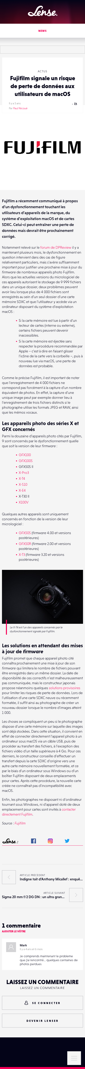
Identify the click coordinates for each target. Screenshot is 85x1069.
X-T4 (22, 478)
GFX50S (25, 533)
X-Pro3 (24, 473)
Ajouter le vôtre (14, 931)
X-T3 (22, 554)
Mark (23, 945)
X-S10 (23, 484)
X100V (23, 502)
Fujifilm (20, 823)
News (42, 30)
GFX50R (25, 544)
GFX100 (25, 455)
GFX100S (26, 461)
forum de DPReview (55, 247)
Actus (42, 71)
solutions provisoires (64, 688)
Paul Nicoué (20, 108)
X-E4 (22, 490)
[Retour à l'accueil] (42, 11)
